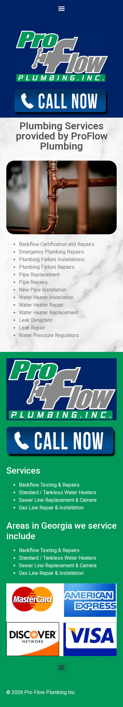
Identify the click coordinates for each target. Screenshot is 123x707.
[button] (61, 8)
